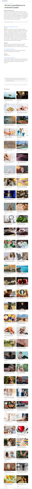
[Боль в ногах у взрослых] (10, 419)
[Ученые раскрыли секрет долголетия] (10, 431)
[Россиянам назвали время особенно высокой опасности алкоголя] (22, 320)
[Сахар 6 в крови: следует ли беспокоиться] (22, 134)
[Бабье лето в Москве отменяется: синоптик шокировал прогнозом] (22, 469)
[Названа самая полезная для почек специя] (10, 283)
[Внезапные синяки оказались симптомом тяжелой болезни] (22, 345)
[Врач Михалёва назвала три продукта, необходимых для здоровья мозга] (10, 332)
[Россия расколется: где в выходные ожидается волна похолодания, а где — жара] (10, 308)
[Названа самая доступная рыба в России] (10, 233)
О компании (3, 488)
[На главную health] (5, 1)
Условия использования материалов (20, 488)
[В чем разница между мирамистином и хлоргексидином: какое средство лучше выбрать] (10, 456)
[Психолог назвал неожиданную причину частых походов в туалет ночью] (10, 394)
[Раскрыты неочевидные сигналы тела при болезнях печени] (10, 159)
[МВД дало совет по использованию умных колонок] (10, 469)
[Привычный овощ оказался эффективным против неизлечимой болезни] (10, 246)
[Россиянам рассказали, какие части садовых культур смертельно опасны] (22, 456)
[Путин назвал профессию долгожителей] (22, 171)
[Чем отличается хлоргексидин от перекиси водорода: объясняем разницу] (10, 258)
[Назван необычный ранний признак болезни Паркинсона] (22, 369)
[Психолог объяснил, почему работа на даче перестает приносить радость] (10, 345)
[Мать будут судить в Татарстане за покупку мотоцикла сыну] (22, 407)
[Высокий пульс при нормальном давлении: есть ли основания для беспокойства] (22, 184)
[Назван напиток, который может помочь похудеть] (10, 444)
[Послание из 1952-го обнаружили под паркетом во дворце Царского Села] (10, 146)
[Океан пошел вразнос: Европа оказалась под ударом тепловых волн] (22, 270)
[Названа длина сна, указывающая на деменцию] (22, 97)
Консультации (6, 3)
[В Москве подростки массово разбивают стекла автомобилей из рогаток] (10, 122)
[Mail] (2, 1)
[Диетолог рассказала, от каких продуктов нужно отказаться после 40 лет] (10, 407)
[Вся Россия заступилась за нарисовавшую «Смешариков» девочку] (22, 444)
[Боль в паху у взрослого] (22, 357)
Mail (1, 488)
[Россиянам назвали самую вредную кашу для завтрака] (22, 233)
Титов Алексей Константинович (12, 26)
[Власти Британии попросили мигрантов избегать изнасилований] (10, 270)
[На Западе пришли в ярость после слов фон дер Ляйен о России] (10, 196)
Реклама (7, 488)
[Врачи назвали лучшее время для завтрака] (10, 320)
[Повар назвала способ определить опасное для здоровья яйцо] (10, 134)
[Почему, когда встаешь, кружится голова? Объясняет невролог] (22, 159)
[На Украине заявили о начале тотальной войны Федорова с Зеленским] (22, 308)
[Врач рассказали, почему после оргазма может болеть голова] (22, 208)
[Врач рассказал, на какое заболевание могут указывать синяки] (10, 208)
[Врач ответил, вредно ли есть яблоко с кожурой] (22, 283)
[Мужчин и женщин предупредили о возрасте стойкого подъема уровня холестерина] (22, 394)
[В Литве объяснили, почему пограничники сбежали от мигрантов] (10, 97)
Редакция (15, 488)
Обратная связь (27, 488)
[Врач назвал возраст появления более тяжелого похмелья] (22, 382)
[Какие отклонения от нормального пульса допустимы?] (22, 332)
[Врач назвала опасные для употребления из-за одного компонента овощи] (22, 221)
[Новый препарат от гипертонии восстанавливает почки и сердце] (22, 419)
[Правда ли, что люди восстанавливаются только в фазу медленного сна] (22, 481)
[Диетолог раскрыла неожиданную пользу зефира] (10, 171)
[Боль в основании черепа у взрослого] (10, 357)
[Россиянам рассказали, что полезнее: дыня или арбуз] (10, 481)
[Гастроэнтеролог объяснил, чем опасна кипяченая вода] (10, 221)
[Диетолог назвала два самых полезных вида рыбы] (10, 109)
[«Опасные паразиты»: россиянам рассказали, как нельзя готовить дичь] (10, 369)
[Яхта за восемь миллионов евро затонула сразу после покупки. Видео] (22, 146)
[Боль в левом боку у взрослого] (22, 246)
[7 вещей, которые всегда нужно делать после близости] (10, 184)
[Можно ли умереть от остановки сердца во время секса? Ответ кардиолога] (22, 109)
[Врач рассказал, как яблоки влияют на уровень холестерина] (22, 122)
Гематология (10, 3)
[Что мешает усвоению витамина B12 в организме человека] (22, 196)
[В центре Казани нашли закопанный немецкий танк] (22, 258)
